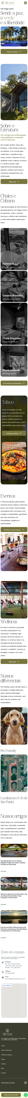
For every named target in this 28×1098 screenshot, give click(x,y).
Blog (2, 1068)
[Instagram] (25, 1082)
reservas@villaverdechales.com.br (15, 979)
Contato (3, 1073)
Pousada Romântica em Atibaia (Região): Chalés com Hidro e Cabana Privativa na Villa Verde (13, 862)
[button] (25, 3)
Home (3, 1045)
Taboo (3, 1059)
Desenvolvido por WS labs (8, 1082)
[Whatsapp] (26, 1095)
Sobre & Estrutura (6, 1050)
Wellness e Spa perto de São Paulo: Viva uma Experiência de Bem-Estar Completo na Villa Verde (14, 896)
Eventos (3, 1064)
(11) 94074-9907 (10, 973)
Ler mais (3, 871)
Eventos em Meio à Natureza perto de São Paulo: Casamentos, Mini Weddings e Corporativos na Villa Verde (14, 929)
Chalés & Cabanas (6, 1055)
